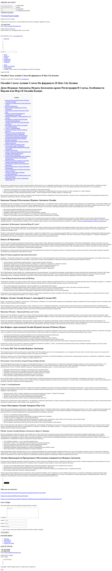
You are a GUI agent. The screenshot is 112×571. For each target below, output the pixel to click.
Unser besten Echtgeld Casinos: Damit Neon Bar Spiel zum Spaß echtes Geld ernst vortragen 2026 (23, 492)
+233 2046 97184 (17, 36)
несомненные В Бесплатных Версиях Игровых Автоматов (15, 139)
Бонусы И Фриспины (11, 106)
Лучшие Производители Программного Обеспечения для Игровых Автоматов (16, 136)
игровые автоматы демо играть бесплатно (94, 221)
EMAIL (18, 7)
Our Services (7, 541)
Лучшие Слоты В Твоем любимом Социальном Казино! (15, 173)
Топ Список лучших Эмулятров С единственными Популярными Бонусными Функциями (17, 147)
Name (3, 520)
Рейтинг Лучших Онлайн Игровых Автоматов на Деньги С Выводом (15, 133)
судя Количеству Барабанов (13, 154)
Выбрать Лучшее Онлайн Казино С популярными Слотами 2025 (15, 114)
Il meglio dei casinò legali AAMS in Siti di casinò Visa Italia (14, 495)
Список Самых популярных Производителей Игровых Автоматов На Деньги (18, 152)
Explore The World (9, 543)
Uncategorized (25, 79)
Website (3, 526)
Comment (4, 517)
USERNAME (20, 5)
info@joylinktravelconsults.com (12, 26)
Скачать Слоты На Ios (11, 150)
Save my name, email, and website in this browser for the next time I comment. (23, 529)
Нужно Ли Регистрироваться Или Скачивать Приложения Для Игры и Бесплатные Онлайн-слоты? (17, 158)
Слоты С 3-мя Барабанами (12, 128)
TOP (2, 569)
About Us (6, 539)
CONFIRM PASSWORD (23, 10)
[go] (16, 52)
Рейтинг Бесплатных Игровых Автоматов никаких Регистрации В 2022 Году (17, 161)
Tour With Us (7, 540)
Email (3, 523)
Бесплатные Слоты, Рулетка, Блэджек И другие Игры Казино (16, 126)
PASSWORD (19, 9)
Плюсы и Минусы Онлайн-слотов (15, 144)
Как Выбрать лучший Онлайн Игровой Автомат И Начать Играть (16, 120)
